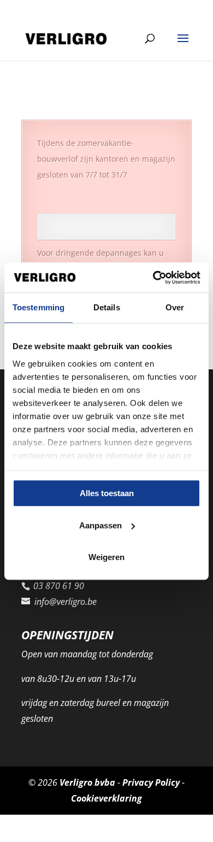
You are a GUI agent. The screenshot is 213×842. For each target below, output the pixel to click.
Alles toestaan (107, 493)
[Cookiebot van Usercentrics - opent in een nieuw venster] (153, 277)
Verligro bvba (87, 782)
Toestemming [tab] (38, 307)
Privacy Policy (151, 782)
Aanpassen (100, 525)
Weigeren (106, 557)
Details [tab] (106, 307)
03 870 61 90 (48, 8)
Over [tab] (174, 307)
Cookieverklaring (106, 798)
